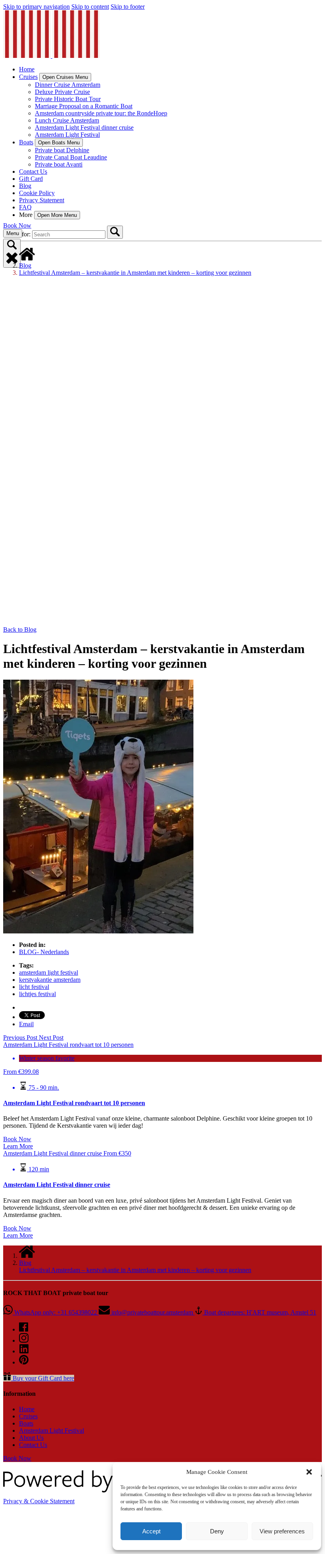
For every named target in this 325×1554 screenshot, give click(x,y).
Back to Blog (19, 629)
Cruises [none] (28, 76)
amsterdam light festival (48, 972)
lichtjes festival (37, 994)
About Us (31, 1437)
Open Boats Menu (59, 143)
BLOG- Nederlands (44, 951)
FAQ (25, 207)
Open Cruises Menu (65, 77)
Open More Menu (57, 215)
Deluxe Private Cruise (62, 91)
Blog (25, 185)
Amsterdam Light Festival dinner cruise (84, 127)
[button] (309, 1472)
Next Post (51, 1037)
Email (26, 1024)
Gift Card (31, 178)
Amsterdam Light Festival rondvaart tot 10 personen (74, 1103)
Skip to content (90, 6)
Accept (151, 1531)
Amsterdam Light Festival (67, 134)
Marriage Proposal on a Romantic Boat (83, 106)
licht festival (34, 986)
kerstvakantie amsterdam (49, 979)
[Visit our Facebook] (23, 1329)
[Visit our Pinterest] (24, 1362)
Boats (26, 1423)
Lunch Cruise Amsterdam (67, 120)
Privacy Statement (41, 200)
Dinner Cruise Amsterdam (67, 84)
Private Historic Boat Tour (68, 99)
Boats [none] (26, 142)
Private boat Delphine (62, 150)
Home (26, 69)
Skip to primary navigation (36, 6)
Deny (217, 1531)
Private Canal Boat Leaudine (71, 157)
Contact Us (33, 171)
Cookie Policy (37, 193)
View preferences (282, 1531)
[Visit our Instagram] (24, 1340)
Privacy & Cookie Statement (39, 1501)
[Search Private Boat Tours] (115, 232)
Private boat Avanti (58, 164)
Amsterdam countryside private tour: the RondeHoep (101, 113)
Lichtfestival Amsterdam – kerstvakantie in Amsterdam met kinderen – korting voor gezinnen (135, 272)
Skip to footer (128, 6)
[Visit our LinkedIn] (24, 1351)
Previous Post (21, 1037)
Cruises (28, 1416)
